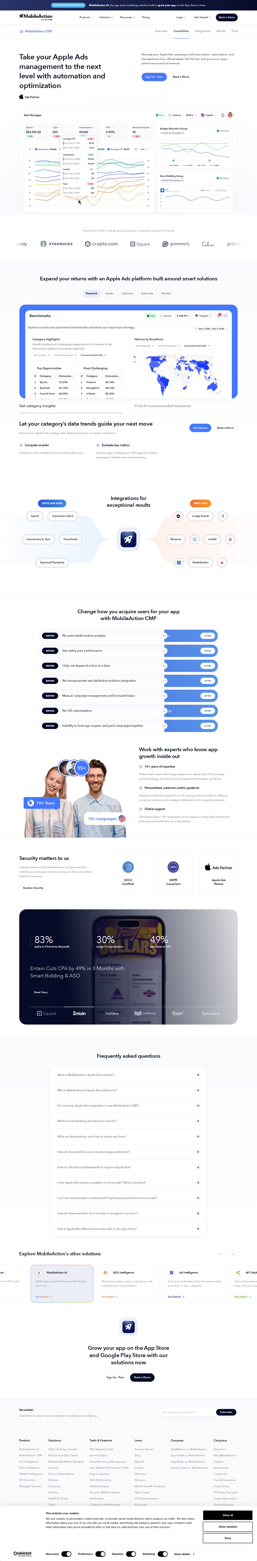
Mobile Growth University (150, 1486)
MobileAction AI (29, 1449)
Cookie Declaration (225, 1498)
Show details (182, 1554)
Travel (51, 1504)
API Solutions (27, 1480)
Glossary (140, 1480)
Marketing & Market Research (66, 1461)
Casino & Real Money (61, 1473)
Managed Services (30, 1486)
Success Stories (144, 1449)
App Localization (100, 1473)
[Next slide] (233, 1254)
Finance (53, 1492)
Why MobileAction (225, 1455)
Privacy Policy (222, 1486)
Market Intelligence (31, 1473)
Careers (218, 1461)
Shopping (54, 1486)
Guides (139, 1467)
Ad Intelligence (28, 1461)
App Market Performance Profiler (109, 1467)
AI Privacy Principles (226, 1492)
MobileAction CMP (30, 1455)
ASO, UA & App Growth (62, 1449)
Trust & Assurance (225, 1480)
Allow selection (228, 1526)
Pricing (146, 17)
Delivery (53, 1480)
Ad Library (141, 1504)
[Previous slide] (219, 1254)
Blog (137, 1455)
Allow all (228, 1515)
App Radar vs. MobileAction (188, 1461)
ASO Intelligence (29, 1467)
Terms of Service (223, 1504)
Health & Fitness (58, 1498)
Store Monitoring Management (108, 1461)
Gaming (53, 1467)
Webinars (140, 1473)
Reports (139, 1461)
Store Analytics (99, 1455)
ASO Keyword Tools (101, 1449)
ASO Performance (100, 1480)
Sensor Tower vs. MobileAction (189, 1467)
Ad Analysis (97, 1498)
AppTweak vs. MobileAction (188, 1455)
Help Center (142, 1492)
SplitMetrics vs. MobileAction (188, 1449)
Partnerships (221, 1467)
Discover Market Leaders (105, 1492)
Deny (228, 1538)
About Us (219, 1449)
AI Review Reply (99, 1486)
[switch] (100, 1554)
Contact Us (220, 1473)
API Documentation (146, 1498)
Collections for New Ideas (105, 1504)
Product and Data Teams (63, 1455)
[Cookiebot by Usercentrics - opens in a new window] (22, 1554)
